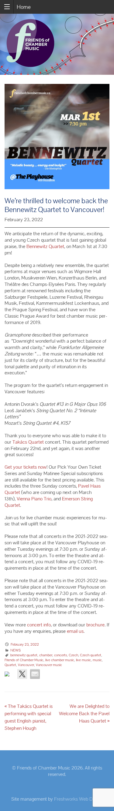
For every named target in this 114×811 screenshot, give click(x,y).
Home (24, 6)
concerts (60, 655)
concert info (39, 625)
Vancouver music (49, 664)
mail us (76, 631)
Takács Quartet (28, 442)
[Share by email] (35, 674)
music (97, 660)
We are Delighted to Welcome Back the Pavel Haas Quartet (84, 713)
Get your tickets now (26, 467)
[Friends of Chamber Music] (57, 44)
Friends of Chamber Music (24, 660)
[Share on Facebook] (9, 676)
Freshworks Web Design (78, 799)
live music (83, 660)
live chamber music (59, 660)
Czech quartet (90, 655)
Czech (73, 655)
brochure (95, 625)
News (15, 650)
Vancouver (26, 664)
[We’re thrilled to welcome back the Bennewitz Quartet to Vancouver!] (57, 140)
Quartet (10, 664)
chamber (45, 655)
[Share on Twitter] (22, 674)
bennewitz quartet (23, 655)
